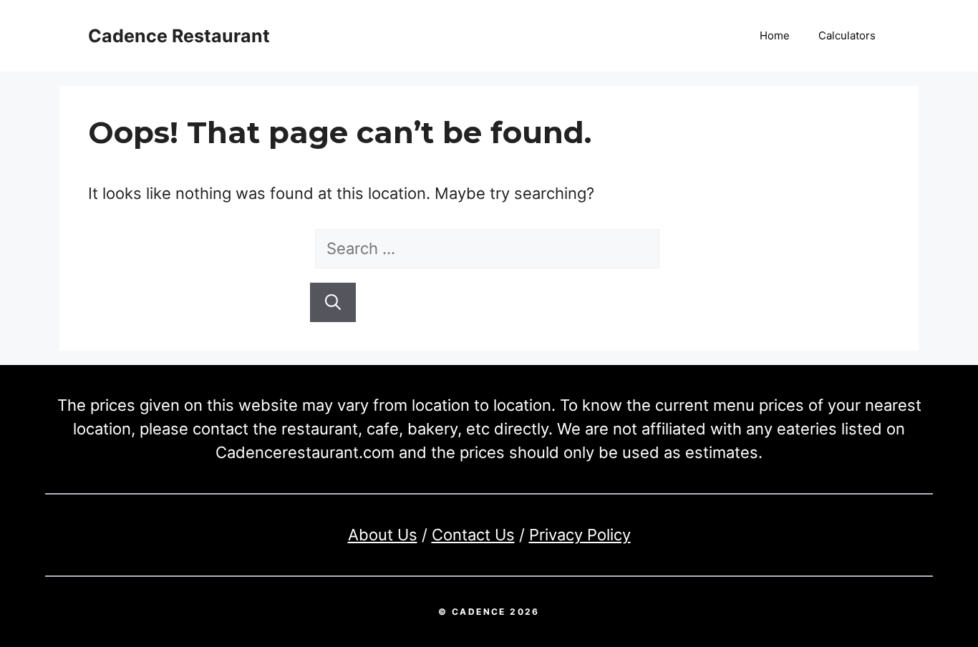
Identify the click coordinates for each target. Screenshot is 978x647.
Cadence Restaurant (179, 36)
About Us (382, 534)
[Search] (333, 302)
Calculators (847, 35)
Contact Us (473, 534)
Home (775, 35)
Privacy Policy (580, 534)
